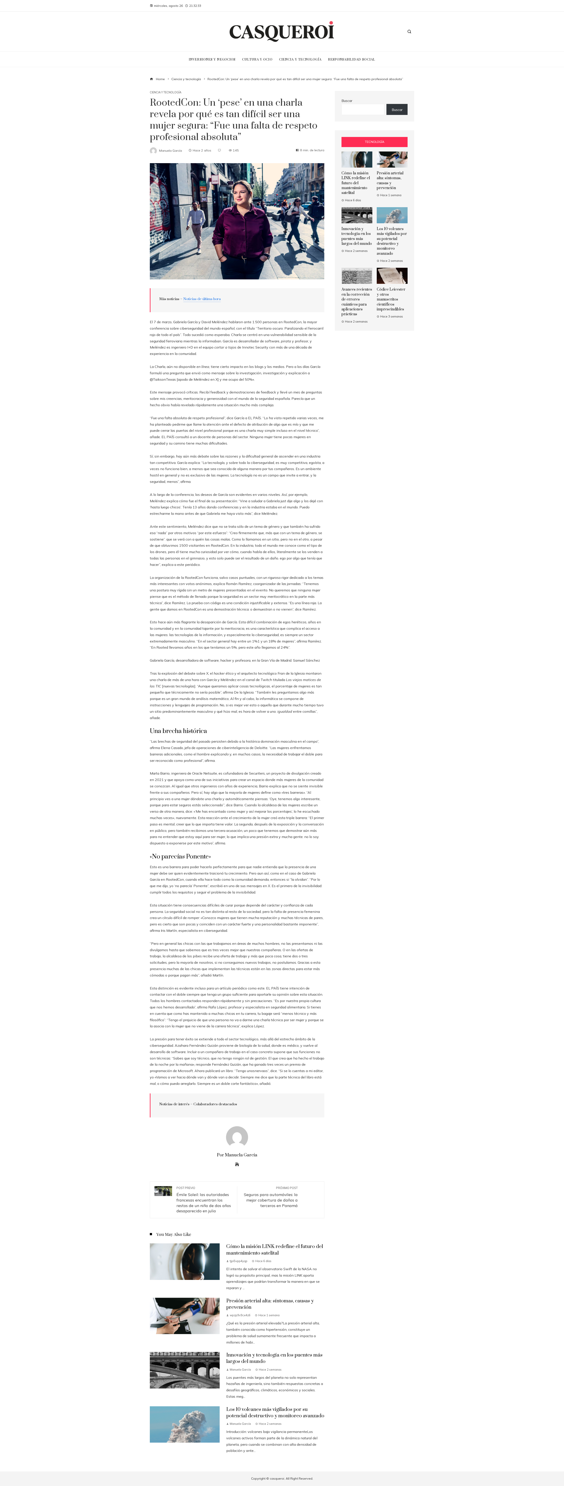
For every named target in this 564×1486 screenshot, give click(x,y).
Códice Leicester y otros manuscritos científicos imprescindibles (391, 299)
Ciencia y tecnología (165, 92)
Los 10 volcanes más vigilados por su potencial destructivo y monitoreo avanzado (275, 1412)
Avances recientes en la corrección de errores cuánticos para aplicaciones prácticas (356, 302)
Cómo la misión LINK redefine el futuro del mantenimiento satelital (274, 1249)
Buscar (346, 100)
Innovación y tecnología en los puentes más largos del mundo (356, 236)
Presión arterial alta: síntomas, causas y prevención (390, 180)
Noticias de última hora (202, 299)
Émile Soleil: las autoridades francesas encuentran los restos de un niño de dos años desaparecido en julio (203, 1199)
